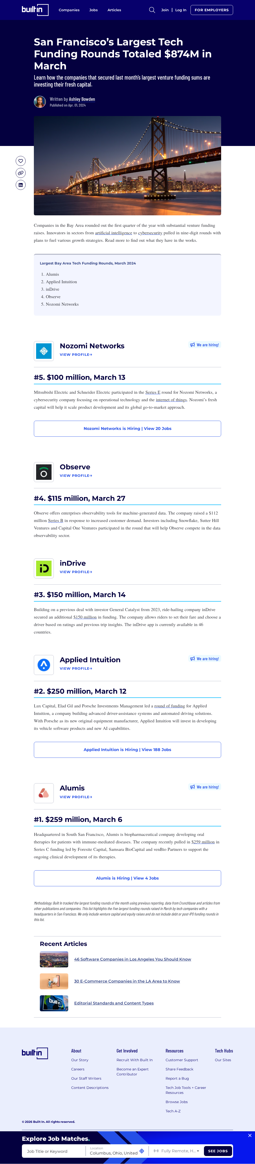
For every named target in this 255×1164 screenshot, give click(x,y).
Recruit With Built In (135, 1060)
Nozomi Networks (92, 346)
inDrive (73, 563)
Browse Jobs (177, 1102)
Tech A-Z (173, 1111)
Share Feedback (179, 1069)
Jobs (93, 10)
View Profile (74, 354)
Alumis (72, 788)
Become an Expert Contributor (133, 1071)
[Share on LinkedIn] (21, 185)
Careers (77, 1069)
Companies (69, 10)
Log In (181, 10)
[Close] (250, 1135)
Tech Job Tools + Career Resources (186, 1090)
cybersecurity (150, 233)
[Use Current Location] (141, 1151)
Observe (75, 467)
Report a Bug (177, 1078)
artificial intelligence (113, 233)
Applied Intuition (90, 659)
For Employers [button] (212, 10)
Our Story (79, 1060)
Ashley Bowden (82, 99)
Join (165, 10)
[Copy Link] (21, 173)
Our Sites (223, 1060)
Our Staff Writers (86, 1078)
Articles (114, 10)
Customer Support (182, 1060)
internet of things (171, 399)
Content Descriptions (90, 1087)
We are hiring (207, 344)
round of (169, 706)
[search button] (152, 10)
